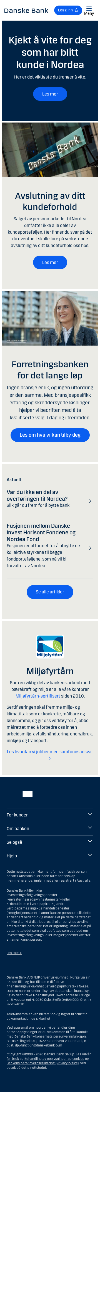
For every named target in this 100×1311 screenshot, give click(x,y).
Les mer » (14, 953)
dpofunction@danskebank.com (38, 1045)
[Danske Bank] (26, 10)
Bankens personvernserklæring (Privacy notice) (43, 1063)
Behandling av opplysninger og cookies (54, 1059)
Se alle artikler (50, 592)
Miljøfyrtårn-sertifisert (38, 696)
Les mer (50, 94)
